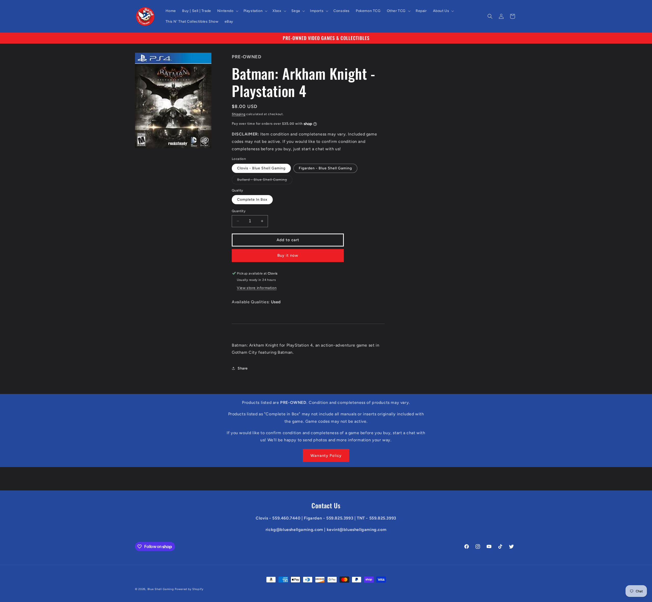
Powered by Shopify (189, 589)
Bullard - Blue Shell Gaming (264, 180)
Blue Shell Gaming (160, 589)
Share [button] (243, 368)
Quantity (239, 211)
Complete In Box (252, 199)
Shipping (239, 114)
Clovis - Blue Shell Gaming (261, 168)
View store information (257, 288)
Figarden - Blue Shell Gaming (325, 168)
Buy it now (287, 255)
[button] (227, 11)
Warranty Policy (326, 455)
